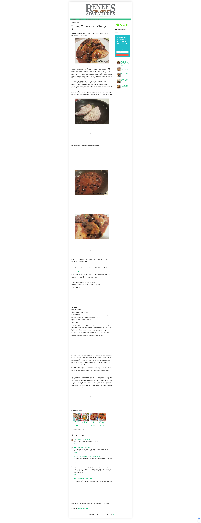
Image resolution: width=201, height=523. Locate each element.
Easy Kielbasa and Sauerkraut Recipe (124, 69)
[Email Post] (84, 429)
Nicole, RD (76, 478)
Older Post (109, 506)
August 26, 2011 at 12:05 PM (93, 456)
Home (92, 506)
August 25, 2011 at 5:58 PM (83, 439)
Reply (75, 443)
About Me (81, 19)
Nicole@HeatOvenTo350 (80, 456)
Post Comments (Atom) (83, 508)
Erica (75, 439)
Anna (75, 447)
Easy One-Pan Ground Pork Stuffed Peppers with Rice (102, 423)
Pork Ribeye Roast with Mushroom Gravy (77, 423)
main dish (77, 430)
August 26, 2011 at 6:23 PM (86, 466)
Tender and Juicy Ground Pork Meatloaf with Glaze (93, 423)
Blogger (114, 514)
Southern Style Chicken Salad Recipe (124, 81)
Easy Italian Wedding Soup (85, 422)
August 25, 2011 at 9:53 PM (83, 447)
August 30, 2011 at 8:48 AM (86, 478)
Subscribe (122, 55)
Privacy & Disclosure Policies (92, 19)
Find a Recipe (74, 19)
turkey (81, 430)
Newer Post (74, 506)
